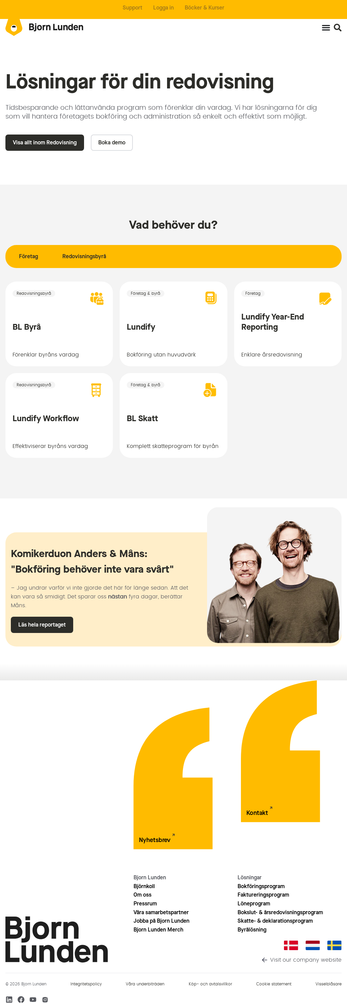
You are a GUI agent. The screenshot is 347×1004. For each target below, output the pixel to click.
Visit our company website (306, 960)
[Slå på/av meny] (326, 27)
